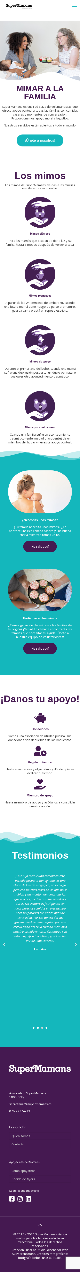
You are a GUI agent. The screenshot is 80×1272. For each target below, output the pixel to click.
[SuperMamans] (19, 6)
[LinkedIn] (28, 1200)
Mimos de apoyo (40, 361)
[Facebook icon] (12, 1200)
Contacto (17, 1144)
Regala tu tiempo (40, 762)
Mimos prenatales (40, 295)
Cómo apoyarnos (23, 1171)
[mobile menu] (74, 6)
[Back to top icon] (40, 1225)
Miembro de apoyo (40, 795)
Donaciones (40, 729)
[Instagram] (20, 1200)
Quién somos (20, 1136)
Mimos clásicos (40, 233)
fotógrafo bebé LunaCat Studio (40, 1258)
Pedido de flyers (23, 1179)
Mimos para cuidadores (40, 427)
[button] (33, 1028)
